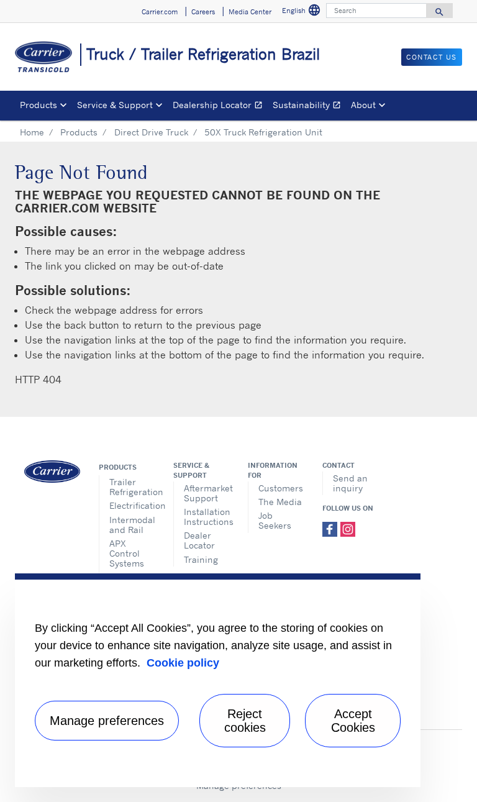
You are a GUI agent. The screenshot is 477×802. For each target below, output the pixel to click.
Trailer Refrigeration (132, 486)
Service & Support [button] (115, 104)
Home (32, 132)
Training (201, 559)
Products (79, 132)
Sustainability (309, 106)
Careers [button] (203, 11)
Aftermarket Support (206, 493)
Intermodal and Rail (132, 524)
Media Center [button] (250, 11)
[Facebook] (331, 528)
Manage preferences (107, 720)
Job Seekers (274, 520)
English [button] (301, 10)
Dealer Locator (199, 540)
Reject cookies (245, 720)
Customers (280, 488)
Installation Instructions (206, 516)
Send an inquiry (350, 483)
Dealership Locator (220, 106)
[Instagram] (347, 528)
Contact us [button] (431, 57)
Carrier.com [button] (160, 11)
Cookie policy (183, 663)
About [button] (363, 104)
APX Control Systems (126, 553)
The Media (280, 501)
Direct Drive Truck (151, 132)
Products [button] (38, 104)
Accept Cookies (353, 720)
